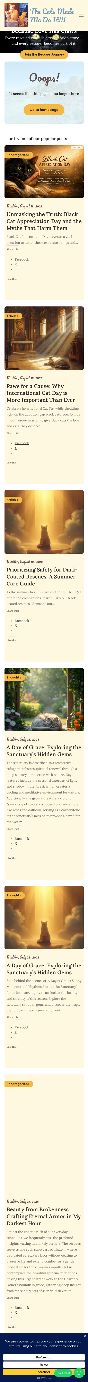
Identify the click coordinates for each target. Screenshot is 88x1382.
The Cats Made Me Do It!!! (52, 15)
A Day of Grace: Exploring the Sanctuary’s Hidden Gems (44, 751)
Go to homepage (44, 109)
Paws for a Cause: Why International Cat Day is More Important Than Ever (41, 393)
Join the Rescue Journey (44, 54)
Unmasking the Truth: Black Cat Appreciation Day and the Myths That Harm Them (44, 221)
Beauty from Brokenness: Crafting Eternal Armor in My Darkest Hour (44, 1216)
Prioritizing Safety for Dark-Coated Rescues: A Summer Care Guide (42, 576)
